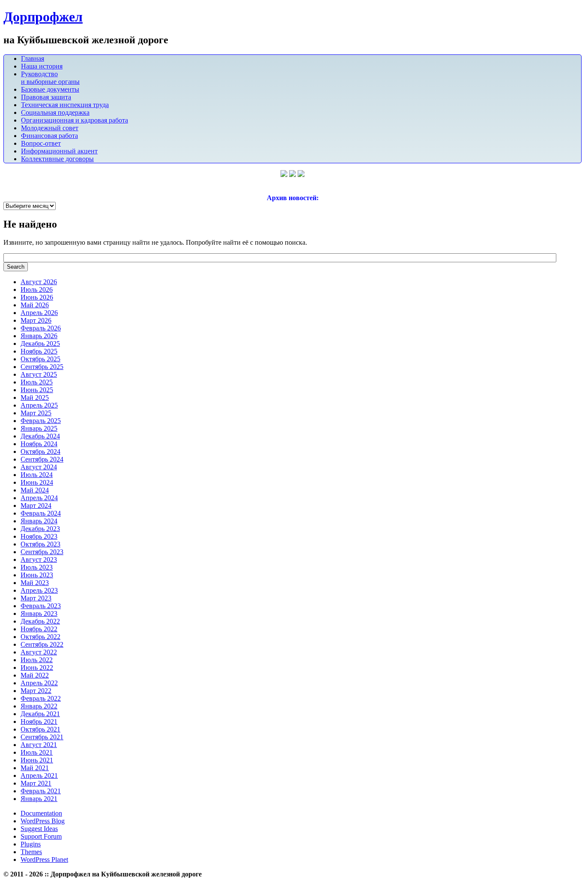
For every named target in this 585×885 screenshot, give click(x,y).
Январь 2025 (39, 428)
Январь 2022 (39, 706)
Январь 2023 (39, 613)
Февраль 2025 (41, 420)
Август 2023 (39, 559)
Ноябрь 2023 (39, 536)
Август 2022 (39, 652)
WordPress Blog (43, 821)
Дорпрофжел (43, 16)
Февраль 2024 (41, 513)
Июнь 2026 (37, 297)
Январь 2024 (39, 521)
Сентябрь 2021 (42, 737)
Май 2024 (35, 490)
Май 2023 (35, 582)
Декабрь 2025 (40, 343)
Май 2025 (35, 397)
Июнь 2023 (37, 575)
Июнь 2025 (37, 389)
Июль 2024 (37, 474)
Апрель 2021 (39, 775)
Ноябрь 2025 (39, 351)
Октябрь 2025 (40, 359)
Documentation (41, 813)
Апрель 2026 (39, 312)
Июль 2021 (37, 752)
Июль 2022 (37, 659)
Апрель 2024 (39, 497)
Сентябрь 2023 (42, 551)
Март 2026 (36, 320)
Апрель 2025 (39, 405)
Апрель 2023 (39, 590)
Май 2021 (35, 767)
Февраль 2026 (41, 328)
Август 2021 (39, 744)
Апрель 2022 (39, 683)
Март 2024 (36, 505)
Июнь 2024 (37, 482)
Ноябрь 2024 (39, 443)
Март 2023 (36, 598)
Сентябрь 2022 (42, 644)
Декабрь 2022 (40, 621)
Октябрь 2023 (40, 544)
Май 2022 (35, 675)
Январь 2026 (39, 335)
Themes (31, 851)
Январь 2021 (39, 798)
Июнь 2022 (37, 667)
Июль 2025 (37, 382)
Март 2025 (36, 413)
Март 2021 (36, 783)
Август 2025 (39, 374)
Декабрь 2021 (40, 713)
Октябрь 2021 (40, 729)
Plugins (31, 844)
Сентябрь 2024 (42, 459)
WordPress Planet (44, 859)
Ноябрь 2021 (39, 721)
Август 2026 (39, 281)
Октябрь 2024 (40, 451)
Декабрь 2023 (40, 528)
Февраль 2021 (41, 791)
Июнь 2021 (37, 760)
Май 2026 (35, 305)
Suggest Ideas (39, 828)
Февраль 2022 (41, 698)
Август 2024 (39, 467)
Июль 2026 (37, 289)
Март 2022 (36, 690)
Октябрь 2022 (40, 636)
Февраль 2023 (41, 605)
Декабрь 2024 (40, 436)
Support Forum (41, 836)
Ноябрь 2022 (39, 629)
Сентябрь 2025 (42, 366)
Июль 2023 (37, 567)
